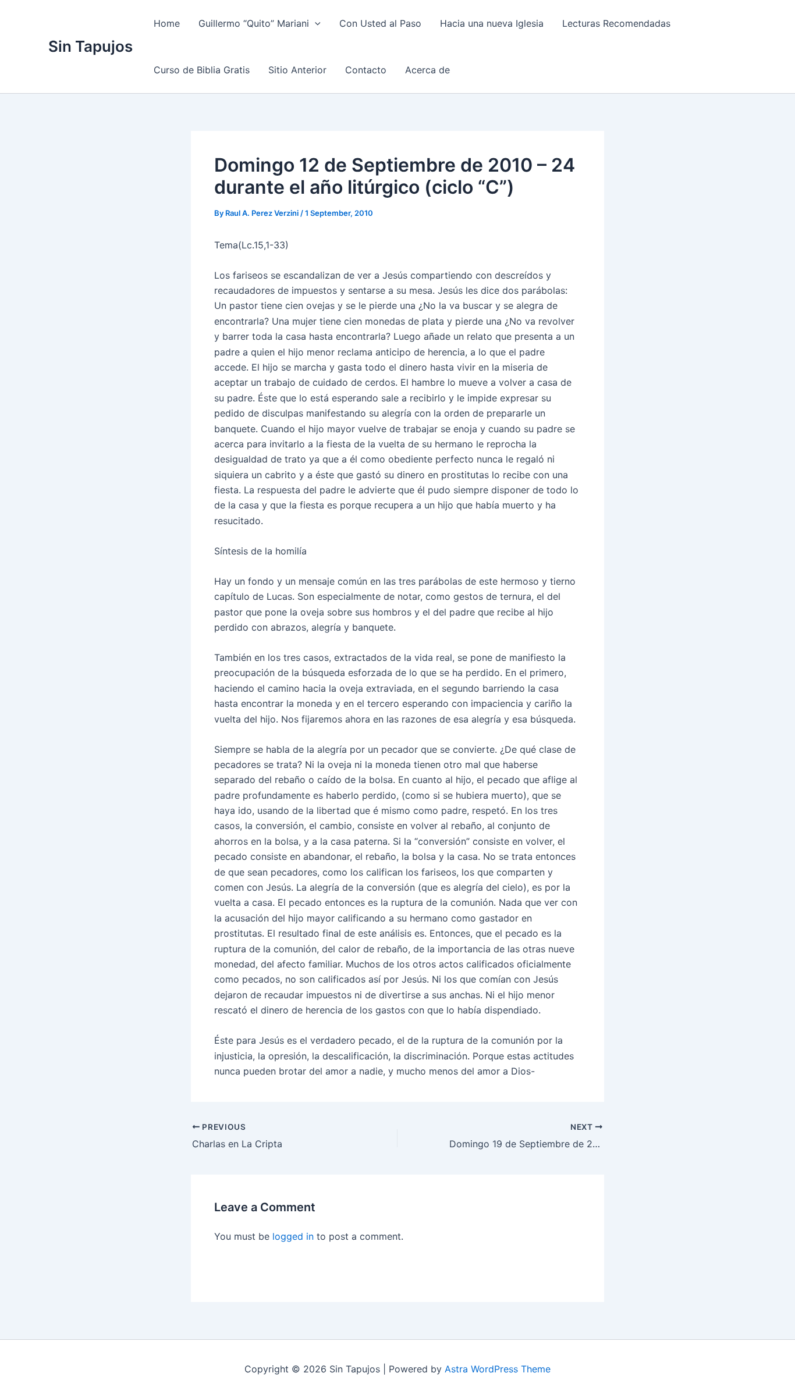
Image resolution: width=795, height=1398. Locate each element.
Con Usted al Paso (380, 23)
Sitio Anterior (297, 70)
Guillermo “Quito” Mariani (253, 23)
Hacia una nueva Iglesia (492, 23)
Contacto (365, 70)
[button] (315, 23)
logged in (293, 1236)
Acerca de (427, 70)
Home (167, 23)
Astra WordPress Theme (498, 1369)
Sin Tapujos (90, 46)
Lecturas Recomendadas (616, 23)
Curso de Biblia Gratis (202, 70)
